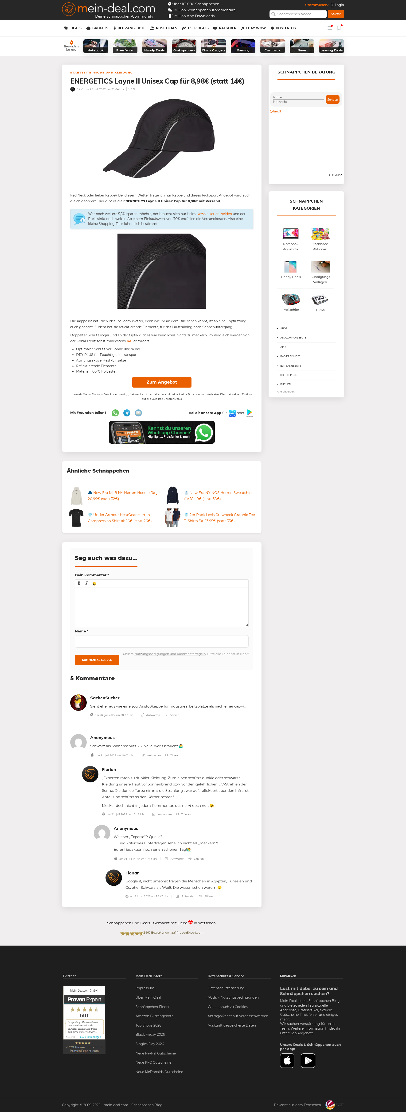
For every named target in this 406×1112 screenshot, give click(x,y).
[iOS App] (232, 413)
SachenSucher (104, 697)
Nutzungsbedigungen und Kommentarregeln (170, 654)
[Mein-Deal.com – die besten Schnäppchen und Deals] (108, 10)
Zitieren (174, 715)
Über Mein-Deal (148, 997)
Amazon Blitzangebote (154, 1016)
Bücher (285, 384)
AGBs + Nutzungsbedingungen (233, 997)
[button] (79, 583)
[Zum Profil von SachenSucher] (78, 702)
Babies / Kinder (290, 356)
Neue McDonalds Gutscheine (159, 1072)
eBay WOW (256, 28)
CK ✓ (79, 89)
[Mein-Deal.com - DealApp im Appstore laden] (290, 1060)
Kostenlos (286, 28)
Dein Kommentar (92, 575)
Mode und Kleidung (113, 72)
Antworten (152, 715)
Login (339, 5)
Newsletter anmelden (214, 214)
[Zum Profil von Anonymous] (78, 742)
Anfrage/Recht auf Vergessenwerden (238, 1016)
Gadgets (100, 28)
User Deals (198, 28)
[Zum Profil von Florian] (90, 774)
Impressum (145, 988)
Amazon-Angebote (293, 337)
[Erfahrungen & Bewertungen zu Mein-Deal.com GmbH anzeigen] (84, 1020)
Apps (283, 347)
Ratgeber (227, 28)
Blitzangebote (131, 28)
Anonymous (102, 737)
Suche (336, 14)
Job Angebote (302, 1033)
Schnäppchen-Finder (153, 1007)
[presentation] (79, 583)
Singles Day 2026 (150, 1044)
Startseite (80, 72)
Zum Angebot (162, 382)
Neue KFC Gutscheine (153, 1062)
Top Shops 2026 (148, 1025)
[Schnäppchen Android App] (249, 413)
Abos (283, 328)
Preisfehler (309, 1014)
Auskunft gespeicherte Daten (232, 1025)
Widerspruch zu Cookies (228, 1007)
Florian (109, 769)
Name (81, 631)
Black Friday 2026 (150, 1034)
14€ (129, 341)
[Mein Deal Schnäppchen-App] (311, 1060)
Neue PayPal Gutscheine (156, 1053)
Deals (76, 28)
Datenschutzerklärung (226, 988)
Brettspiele (288, 375)
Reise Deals (166, 28)
